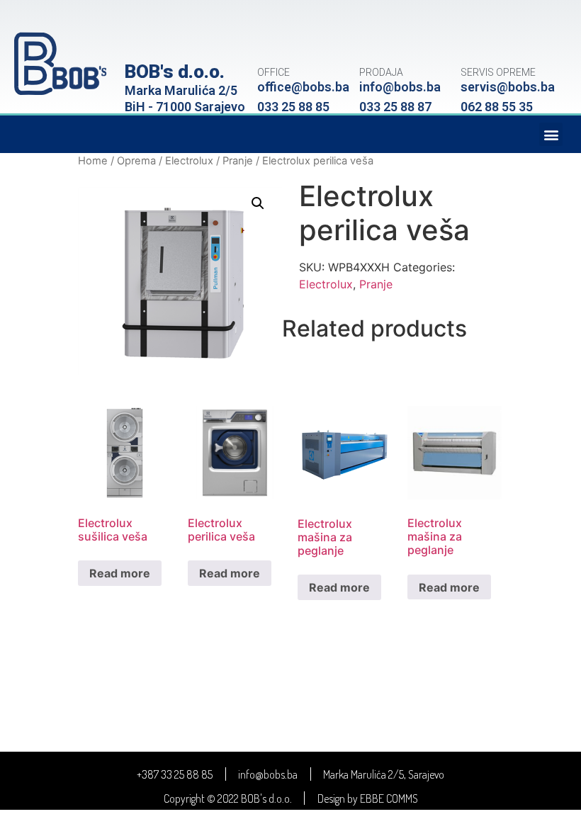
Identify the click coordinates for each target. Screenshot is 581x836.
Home (93, 160)
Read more (119, 573)
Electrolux (189, 160)
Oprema (136, 160)
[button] (551, 134)
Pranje (237, 160)
